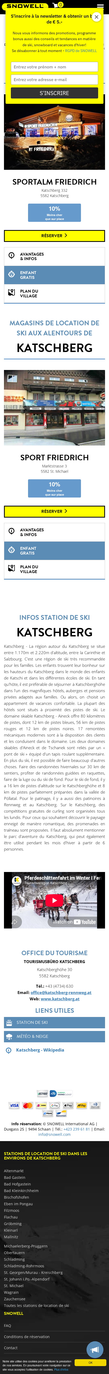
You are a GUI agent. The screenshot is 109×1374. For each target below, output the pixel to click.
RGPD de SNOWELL (81, 50)
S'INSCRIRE (54, 93)
